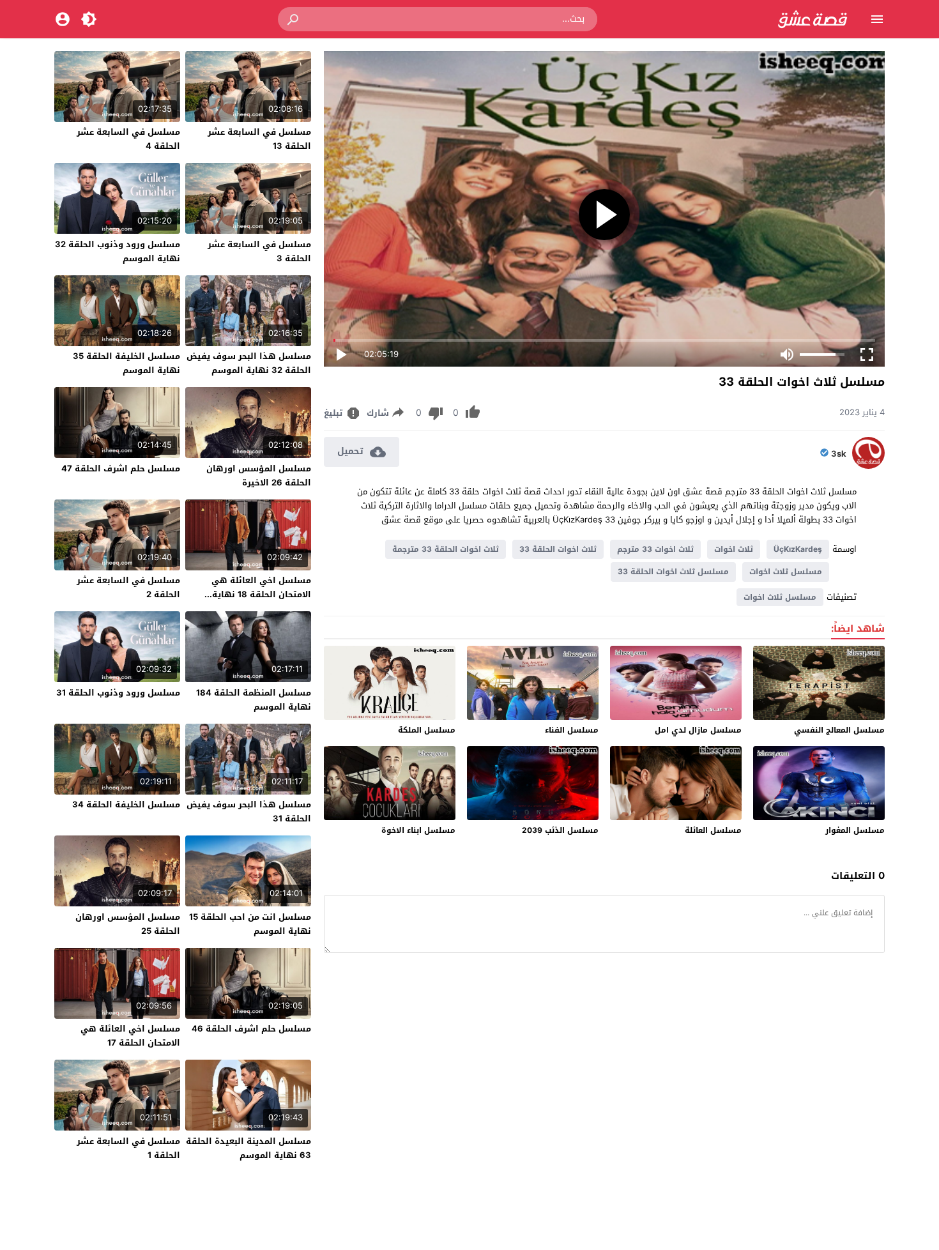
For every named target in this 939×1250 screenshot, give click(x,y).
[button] (294, 19)
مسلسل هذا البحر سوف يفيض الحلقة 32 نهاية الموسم (249, 363)
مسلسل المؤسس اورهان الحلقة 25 (127, 924)
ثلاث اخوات (733, 549)
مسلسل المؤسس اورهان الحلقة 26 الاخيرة (258, 476)
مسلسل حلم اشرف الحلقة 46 (251, 1029)
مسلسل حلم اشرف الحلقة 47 (120, 468)
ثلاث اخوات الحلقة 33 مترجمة (445, 549)
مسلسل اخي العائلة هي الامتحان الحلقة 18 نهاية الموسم (261, 594)
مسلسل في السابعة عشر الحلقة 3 (259, 251)
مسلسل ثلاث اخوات (785, 572)
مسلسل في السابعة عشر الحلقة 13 (259, 139)
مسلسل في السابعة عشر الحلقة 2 (128, 587)
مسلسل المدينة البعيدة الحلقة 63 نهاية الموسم (248, 1148)
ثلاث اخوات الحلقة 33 (558, 549)
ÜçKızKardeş (798, 549)
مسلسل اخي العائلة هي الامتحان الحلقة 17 (130, 1036)
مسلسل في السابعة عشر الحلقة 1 (128, 1148)
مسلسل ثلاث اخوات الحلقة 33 (673, 572)
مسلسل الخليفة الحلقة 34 (126, 804)
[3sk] (868, 466)
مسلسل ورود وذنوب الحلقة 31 (118, 693)
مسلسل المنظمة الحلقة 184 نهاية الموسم (253, 700)
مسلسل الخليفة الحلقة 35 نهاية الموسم (126, 363)
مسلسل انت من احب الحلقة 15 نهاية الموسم (250, 924)
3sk (838, 454)
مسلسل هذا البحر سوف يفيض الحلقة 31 (249, 811)
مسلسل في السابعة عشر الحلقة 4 (128, 139)
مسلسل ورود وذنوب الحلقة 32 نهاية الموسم (117, 251)
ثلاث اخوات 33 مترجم (655, 549)
